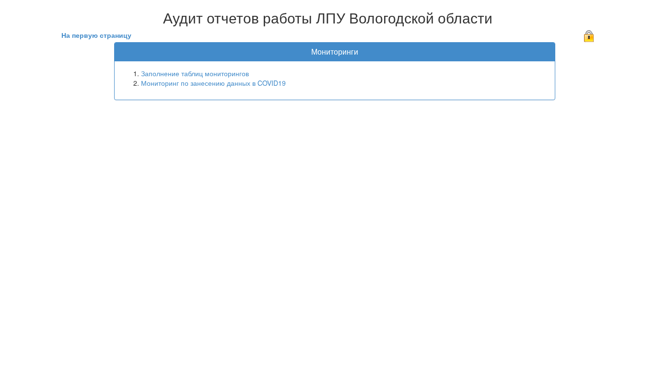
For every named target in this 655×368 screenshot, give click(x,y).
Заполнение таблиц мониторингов (195, 73)
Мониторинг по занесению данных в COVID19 (213, 83)
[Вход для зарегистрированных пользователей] (589, 35)
